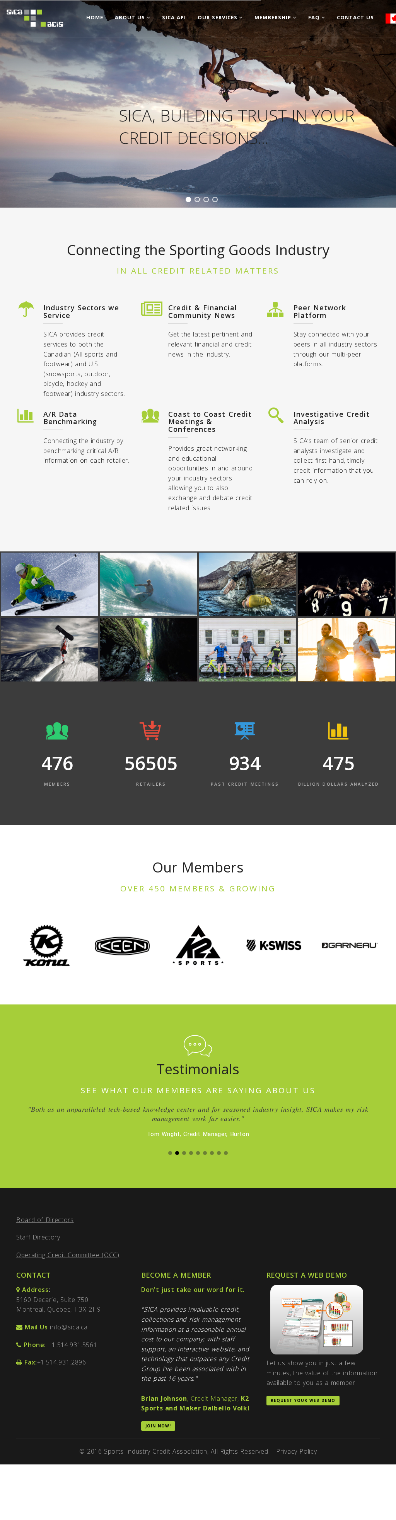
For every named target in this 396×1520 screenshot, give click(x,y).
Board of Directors (45, 1229)
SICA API (174, 17)
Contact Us (355, 17)
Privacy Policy (296, 1460)
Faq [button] (315, 17)
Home (94, 17)
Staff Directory (38, 1246)
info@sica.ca (69, 1336)
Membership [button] (273, 17)
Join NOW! (158, 1435)
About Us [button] (131, 17)
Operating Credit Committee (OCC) (67, 1264)
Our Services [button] (218, 17)
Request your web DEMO (303, 1409)
